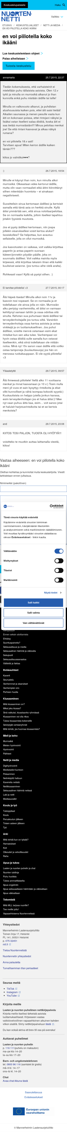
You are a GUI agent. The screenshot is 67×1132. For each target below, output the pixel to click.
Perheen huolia (10, 691)
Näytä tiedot (50, 592)
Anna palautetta (11, 962)
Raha (5, 856)
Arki (5, 834)
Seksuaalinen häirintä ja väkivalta (19, 650)
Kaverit (6, 675)
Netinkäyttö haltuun (12, 778)
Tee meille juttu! (11, 909)
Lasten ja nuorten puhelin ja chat (19, 868)
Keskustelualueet (27, 25)
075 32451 (11, 941)
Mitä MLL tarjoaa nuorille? (16, 905)
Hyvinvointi (8, 749)
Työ (5, 827)
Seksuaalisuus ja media (14, 646)
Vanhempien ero (11, 687)
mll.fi (5, 944)
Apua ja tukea (11, 862)
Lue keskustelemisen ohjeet (21, 53)
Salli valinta (33, 612)
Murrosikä (8, 741)
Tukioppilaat (9, 810)
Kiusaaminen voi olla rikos (16, 716)
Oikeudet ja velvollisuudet (15, 852)
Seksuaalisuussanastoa (14, 659)
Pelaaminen (9, 773)
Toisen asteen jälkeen (14, 823)
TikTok (10, 988)
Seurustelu (8, 679)
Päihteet (7, 753)
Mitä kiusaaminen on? (14, 704)
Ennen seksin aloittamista (15, 634)
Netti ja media (51, 25)
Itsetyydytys (9, 630)
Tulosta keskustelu (18, 66)
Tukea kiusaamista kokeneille (17, 720)
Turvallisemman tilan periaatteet (20, 968)
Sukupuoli (8, 655)
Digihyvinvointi (10, 765)
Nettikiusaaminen (11, 786)
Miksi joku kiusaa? (12, 708)
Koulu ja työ (10, 805)
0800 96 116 (14, 1064)
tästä (48, 1024)
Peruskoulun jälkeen (13, 819)
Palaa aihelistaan (14, 58)
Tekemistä (9, 899)
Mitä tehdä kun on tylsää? (16, 839)
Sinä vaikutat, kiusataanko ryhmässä (21, 712)
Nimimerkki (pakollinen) (13, 483)
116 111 (9, 1048)
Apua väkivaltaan (11, 893)
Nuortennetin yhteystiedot (17, 956)
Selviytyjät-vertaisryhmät (15, 724)
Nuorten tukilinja (11, 872)
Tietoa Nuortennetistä (15, 950)
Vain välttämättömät (33, 623)
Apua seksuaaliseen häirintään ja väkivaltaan (25, 888)
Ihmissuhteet (10, 670)
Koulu (6, 815)
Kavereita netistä (11, 782)
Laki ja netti (8, 794)
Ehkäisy (7, 638)
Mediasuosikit (10, 798)
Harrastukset (9, 843)
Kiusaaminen (11, 698)
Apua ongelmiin (10, 884)
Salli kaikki (33, 602)
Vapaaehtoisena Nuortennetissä (19, 913)
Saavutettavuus (33, 1092)
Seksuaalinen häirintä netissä (17, 790)
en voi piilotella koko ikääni (19, 28)
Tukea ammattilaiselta (14, 880)
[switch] (59, 560)
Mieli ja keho (10, 735)
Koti (5, 847)
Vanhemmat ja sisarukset (15, 683)
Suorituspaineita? (11, 642)
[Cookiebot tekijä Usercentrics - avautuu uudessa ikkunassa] (49, 506)
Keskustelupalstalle (14, 5)
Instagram (12, 992)
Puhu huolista (10, 876)
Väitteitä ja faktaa (11, 663)
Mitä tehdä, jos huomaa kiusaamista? (21, 729)
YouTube (12, 995)
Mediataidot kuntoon (13, 769)
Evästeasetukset (33, 1097)
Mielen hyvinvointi (12, 745)
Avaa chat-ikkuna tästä (15, 1081)
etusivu (7, 25)
